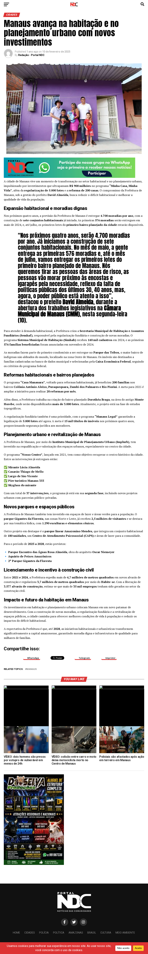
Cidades (29, 932)
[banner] (69, 177)
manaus (32, 669)
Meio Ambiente (125, 932)
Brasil (91, 932)
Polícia (44, 932)
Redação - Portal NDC (31, 55)
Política (58, 932)
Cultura (105, 932)
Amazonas (76, 932)
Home (16, 932)
